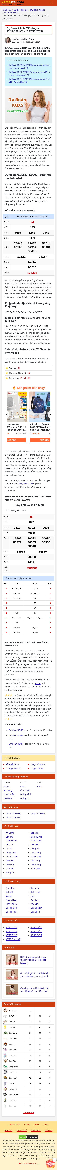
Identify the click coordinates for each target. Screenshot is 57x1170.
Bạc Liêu (34, 832)
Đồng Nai (35, 848)
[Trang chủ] (13, 3)
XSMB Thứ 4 (11, 931)
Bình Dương (36, 836)
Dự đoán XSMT (16, 743)
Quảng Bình (25, 794)
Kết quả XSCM (12, 764)
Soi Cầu (8, 1130)
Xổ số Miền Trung (12, 881)
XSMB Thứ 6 (11, 935)
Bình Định (25, 790)
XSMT (22, 786)
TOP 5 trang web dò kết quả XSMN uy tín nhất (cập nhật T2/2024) (33, 959)
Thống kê (36, 1130)
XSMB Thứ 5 (36, 931)
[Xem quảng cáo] (50, 1163)
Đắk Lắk (9, 891)
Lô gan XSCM (37, 768)
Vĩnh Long (35, 868)
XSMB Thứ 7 (36, 935)
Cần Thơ (34, 844)
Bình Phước (11, 840)
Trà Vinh (9, 868)
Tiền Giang (36, 864)
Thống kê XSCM (13, 768)
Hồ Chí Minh (11, 856)
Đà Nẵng (35, 887)
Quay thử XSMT (38, 813)
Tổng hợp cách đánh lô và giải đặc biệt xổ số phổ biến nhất (34, 990)
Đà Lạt (9, 848)
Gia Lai (9, 895)
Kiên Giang (36, 856)
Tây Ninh (8, 798)
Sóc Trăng (35, 860)
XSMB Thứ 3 (36, 927)
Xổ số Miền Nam (11, 826)
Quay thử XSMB (13, 813)
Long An (10, 860)
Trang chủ (14, 1124)
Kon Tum (35, 899)
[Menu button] (51, 3)
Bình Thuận (9, 794)
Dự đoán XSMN (16, 735)
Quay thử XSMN (13, 817)
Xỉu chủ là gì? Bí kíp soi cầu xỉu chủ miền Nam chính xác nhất (34, 975)
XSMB (39, 786)
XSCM (38, 683)
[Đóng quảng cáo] (54, 1160)
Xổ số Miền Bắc (11, 920)
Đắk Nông (35, 891)
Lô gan (48, 1130)
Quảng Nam (36, 907)
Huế (32, 895)
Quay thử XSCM (25, 483)
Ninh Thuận (11, 903)
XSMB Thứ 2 (11, 927)
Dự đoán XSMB (16, 730)
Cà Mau (9, 844)
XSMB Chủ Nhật (13, 939)
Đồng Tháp (11, 852)
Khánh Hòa (11, 899)
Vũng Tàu (10, 872)
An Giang (8, 790)
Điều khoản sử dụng (28, 1163)
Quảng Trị (24, 798)
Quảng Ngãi (11, 911)
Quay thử (22, 1130)
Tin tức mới (9, 947)
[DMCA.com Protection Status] (28, 1137)
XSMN (6, 786)
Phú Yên (34, 903)
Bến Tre (9, 836)
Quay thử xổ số (11, 806)
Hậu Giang (36, 852)
